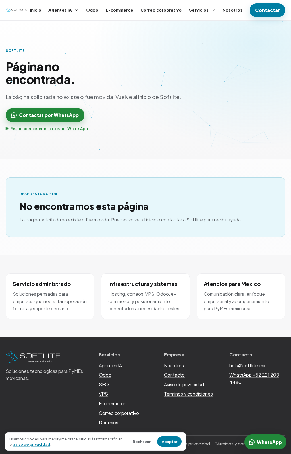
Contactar (267, 10)
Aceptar (169, 441)
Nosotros (232, 9)
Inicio (35, 9)
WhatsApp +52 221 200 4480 (254, 378)
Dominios (108, 422)
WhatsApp (269, 442)
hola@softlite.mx (247, 365)
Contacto (174, 375)
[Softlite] (16, 10)
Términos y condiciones (188, 394)
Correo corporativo (161, 9)
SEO (104, 384)
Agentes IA (60, 9)
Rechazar (142, 441)
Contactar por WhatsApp (49, 115)
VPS (103, 394)
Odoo (92, 9)
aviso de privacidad (31, 444)
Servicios (199, 9)
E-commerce (119, 9)
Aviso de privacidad (184, 384)
